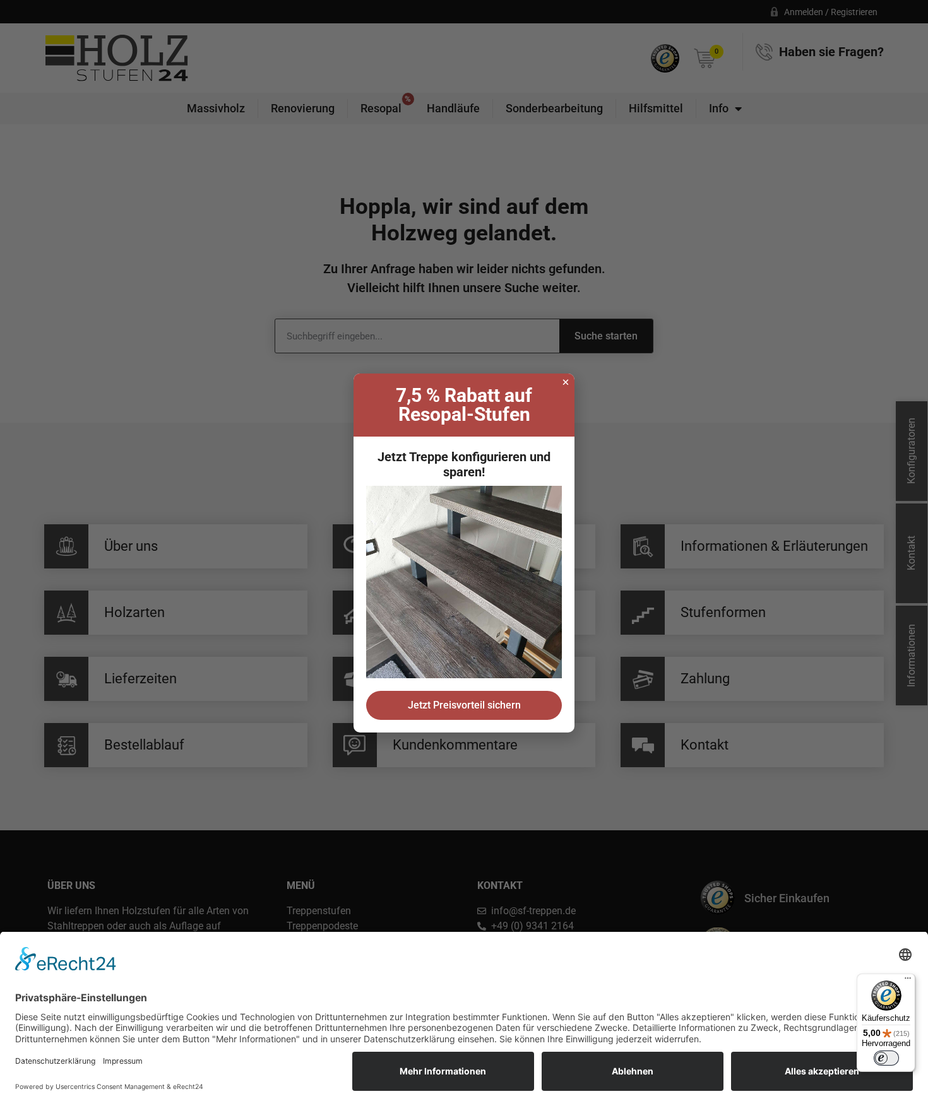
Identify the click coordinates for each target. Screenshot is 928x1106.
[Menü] (907, 981)
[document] (464, 553)
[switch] (886, 1058)
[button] (565, 382)
